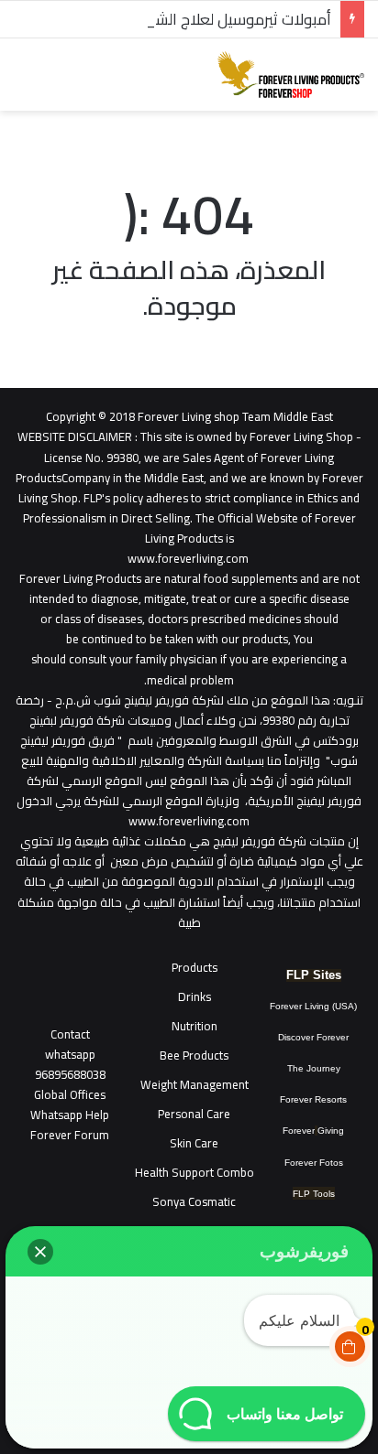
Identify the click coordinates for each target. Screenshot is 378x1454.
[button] (40, 1252)
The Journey (313, 1068)
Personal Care (194, 1114)
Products (194, 967)
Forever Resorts (313, 1099)
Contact (70, 1034)
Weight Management (194, 1084)
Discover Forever (313, 1037)
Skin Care (194, 1143)
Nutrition (194, 1026)
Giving (330, 1131)
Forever (299, 1131)
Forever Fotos (313, 1163)
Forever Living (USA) (313, 1006)
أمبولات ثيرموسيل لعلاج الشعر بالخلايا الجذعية (188, 19)
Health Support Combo (194, 1172)
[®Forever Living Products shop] (290, 74)
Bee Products (194, 1055)
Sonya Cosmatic (194, 1201)
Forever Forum (69, 1135)
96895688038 (70, 1064)
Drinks (194, 996)
